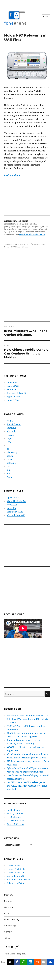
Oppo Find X (13, 497)
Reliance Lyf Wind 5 (16, 883)
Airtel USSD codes (15, 824)
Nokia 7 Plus (13, 400)
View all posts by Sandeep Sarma (32, 234)
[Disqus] (27, 286)
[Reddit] (37, 962)
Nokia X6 (11, 508)
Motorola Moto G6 (16, 515)
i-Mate (10, 435)
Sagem (10, 456)
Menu (45, 17)
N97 (13, 247)
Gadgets (8, 907)
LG (8, 445)
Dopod (10, 438)
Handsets (36, 244)
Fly (8, 473)
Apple (9, 477)
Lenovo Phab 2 (14, 865)
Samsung (11, 428)
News (43, 244)
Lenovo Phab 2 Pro (16, 872)
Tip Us (7, 938)
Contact (8, 932)
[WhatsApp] (23, 962)
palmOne (11, 463)
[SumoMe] (50, 962)
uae (26, 247)
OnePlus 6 (12, 382)
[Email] (44, 962)
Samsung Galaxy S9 (16, 393)
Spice (9, 470)
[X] (10, 962)
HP (8, 466)
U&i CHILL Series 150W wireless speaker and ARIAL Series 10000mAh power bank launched (27, 786)
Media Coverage (12, 919)
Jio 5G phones (13, 817)
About (7, 913)
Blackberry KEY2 (15, 511)
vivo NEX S (12, 504)
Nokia (6, 247)
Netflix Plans (13, 810)
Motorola (11, 431)
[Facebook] (17, 962)
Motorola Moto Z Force (18, 879)
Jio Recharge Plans (16, 820)
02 (8, 449)
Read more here (12, 175)
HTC (9, 442)
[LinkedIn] (30, 962)
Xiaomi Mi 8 (13, 386)
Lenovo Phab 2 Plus (16, 869)
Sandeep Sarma (10, 244)
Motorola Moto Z (15, 876)
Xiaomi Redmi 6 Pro (16, 501)
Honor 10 (11, 389)
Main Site (8, 895)
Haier (9, 459)
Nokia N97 (19, 247)
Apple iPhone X (14, 396)
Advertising (10, 925)
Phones (8, 901)
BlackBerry (12, 452)
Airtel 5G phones (15, 813)
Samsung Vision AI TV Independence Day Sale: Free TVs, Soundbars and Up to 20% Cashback (27, 719)
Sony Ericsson (14, 424)
